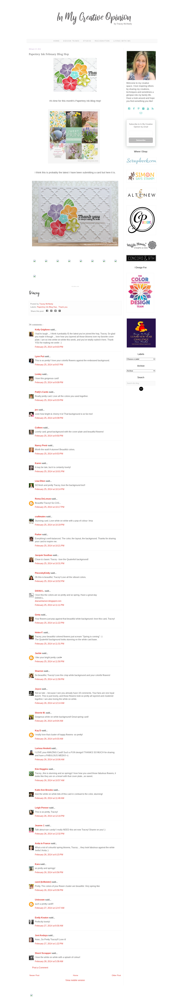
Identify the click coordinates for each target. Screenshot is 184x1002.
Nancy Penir (41, 445)
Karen (38, 463)
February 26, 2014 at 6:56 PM (49, 872)
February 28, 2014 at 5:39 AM (49, 961)
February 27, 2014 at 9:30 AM (49, 926)
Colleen (39, 428)
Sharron (39, 671)
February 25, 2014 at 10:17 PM (49, 507)
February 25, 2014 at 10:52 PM (49, 581)
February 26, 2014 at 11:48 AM (49, 798)
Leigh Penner (42, 808)
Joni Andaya (41, 935)
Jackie (38, 653)
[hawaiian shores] (81, 261)
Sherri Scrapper (43, 953)
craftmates (40, 516)
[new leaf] (69, 261)
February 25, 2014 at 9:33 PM (49, 400)
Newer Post (34, 975)
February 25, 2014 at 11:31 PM (49, 644)
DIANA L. (40, 591)
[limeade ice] (115, 261)
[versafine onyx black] (34, 276)
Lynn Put (40, 356)
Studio (87, 41)
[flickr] (143, 109)
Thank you (62, 307)
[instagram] (129, 109)
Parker (38, 534)
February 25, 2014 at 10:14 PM (49, 489)
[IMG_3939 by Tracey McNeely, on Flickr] (75, 91)
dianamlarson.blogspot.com (48, 601)
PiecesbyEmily (43, 573)
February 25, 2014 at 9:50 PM (49, 436)
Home (56, 41)
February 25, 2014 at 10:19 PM (49, 525)
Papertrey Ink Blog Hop (47, 307)
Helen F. (39, 632)
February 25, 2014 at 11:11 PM (49, 605)
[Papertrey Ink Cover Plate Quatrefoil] (34, 261)
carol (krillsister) (43, 882)
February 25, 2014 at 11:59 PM (49, 679)
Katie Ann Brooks (44, 790)
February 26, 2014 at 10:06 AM (49, 759)
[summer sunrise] (92, 261)
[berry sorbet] (104, 261)
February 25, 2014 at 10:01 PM (49, 471)
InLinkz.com (75, 286)
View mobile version (75, 980)
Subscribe (140, 140)
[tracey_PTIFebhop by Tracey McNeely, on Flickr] (75, 245)
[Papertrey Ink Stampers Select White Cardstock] (46, 261)
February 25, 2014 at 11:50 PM (49, 661)
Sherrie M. (40, 713)
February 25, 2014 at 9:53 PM (49, 454)
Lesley (38, 374)
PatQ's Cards (42, 392)
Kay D (38, 730)
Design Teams (71, 41)
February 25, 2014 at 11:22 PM (49, 623)
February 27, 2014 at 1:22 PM (49, 943)
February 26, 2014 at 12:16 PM (49, 816)
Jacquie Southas (44, 555)
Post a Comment (40, 967)
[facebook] (134, 109)
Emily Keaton (42, 917)
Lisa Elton (40, 481)
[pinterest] (138, 109)
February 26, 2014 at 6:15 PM (49, 854)
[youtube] (148, 109)
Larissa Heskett (43, 748)
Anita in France (43, 843)
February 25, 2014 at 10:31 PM (49, 563)
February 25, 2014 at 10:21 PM (49, 546)
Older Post (116, 975)
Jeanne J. (40, 825)
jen (37, 410)
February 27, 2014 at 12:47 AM (49, 908)
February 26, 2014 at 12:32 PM (49, 834)
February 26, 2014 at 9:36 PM (49, 890)
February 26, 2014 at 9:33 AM (49, 739)
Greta (38, 615)
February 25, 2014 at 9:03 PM (49, 347)
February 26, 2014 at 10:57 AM (49, 780)
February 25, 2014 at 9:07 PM (49, 364)
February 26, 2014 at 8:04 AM (49, 721)
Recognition (102, 41)
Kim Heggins (42, 769)
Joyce (38, 689)
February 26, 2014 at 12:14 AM (49, 703)
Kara (37, 864)
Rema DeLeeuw (43, 499)
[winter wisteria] (58, 261)
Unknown (40, 900)
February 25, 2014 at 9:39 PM (49, 418)
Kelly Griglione (42, 329)
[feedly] (153, 109)
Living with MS (122, 41)
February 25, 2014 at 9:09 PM (49, 382)
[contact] (141, 113)
